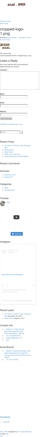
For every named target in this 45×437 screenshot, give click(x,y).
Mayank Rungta (11, 37)
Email (2, 103)
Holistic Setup (9, 150)
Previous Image (5, 21)
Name (2, 94)
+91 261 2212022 (12, 359)
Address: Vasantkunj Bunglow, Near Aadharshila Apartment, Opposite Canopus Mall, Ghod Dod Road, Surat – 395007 (18, 354)
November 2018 (10, 175)
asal (7, 340)
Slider (6, 188)
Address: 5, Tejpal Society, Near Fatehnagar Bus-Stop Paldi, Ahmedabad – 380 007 (14, 331)
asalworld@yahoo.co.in (14, 338)
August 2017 (8, 177)
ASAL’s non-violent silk (12, 154)
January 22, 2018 (24, 37)
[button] (5, 46)
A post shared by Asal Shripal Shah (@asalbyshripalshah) (22, 300)
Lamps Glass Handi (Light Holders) (16, 156)
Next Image (4, 23)
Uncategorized (9, 190)
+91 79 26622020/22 (13, 335)
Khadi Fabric (8, 152)
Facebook (5, 417)
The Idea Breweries (25, 431)
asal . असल (16, 4)
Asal (6, 434)
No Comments (5, 40)
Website (3, 111)
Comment (4, 70)
